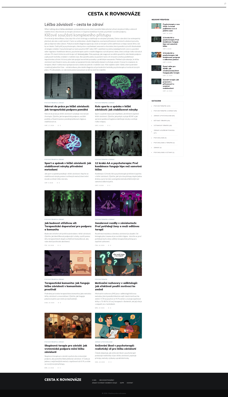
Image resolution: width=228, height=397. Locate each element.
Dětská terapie (162, 120)
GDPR (122, 383)
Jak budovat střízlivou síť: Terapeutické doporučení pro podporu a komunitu (68, 226)
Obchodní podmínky (106, 380)
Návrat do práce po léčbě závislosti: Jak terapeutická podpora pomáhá (67, 108)
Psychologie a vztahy (164, 152)
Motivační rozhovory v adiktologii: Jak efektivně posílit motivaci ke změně (116, 286)
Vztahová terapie (163, 125)
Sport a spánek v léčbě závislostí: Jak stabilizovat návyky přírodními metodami (68, 166)
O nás (94, 380)
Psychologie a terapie (164, 143)
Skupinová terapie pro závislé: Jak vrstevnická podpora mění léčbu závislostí (66, 348)
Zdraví (158, 147)
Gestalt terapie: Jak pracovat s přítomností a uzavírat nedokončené (171, 84)
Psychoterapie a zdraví (54, 103)
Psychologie (160, 138)
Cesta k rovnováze (114, 14)
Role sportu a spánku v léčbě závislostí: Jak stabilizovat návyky (116, 108)
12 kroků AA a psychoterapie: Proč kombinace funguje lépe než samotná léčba (118, 166)
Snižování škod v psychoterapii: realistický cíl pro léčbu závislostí (115, 347)
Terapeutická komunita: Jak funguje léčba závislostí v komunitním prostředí (67, 286)
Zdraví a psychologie (103, 342)
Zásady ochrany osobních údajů (104, 383)
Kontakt (130, 383)
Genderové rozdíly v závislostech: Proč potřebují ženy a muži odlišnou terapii (117, 226)
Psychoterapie (101, 279)
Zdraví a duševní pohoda (164, 132)
